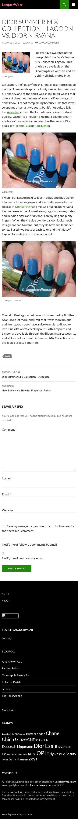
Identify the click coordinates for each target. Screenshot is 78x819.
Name (6, 478)
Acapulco (13, 112)
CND (31, 739)
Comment (9, 429)
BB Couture (20, 734)
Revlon (5, 759)
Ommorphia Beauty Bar (16, 675)
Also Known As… (12, 661)
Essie (51, 745)
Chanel (53, 733)
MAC (25, 754)
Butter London (35, 734)
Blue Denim (42, 125)
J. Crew (6, 754)
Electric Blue (23, 125)
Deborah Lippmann (17, 746)
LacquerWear (12, 4)
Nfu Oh (32, 754)
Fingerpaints (64, 746)
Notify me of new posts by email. (23, 558)
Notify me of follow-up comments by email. (29, 544)
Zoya (33, 758)
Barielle (10, 734)
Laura (29, 42)
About (6, 600)
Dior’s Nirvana (24, 206)
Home (5, 593)
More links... (9, 710)
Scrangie (7, 688)
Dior (7, 356)
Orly (50, 754)
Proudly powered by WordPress (18, 814)
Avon (4, 734)
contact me (16, 792)
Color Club (42, 740)
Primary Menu (73, 4)
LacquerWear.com (65, 781)
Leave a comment (48, 42)
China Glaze (14, 739)
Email (6, 494)
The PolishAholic (12, 695)
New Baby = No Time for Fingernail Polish (26, 388)
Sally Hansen (18, 759)
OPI (41, 753)
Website (7, 510)
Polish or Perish (11, 682)
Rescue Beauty (65, 754)
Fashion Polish (10, 668)
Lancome (16, 754)
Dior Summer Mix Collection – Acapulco (26, 374)
